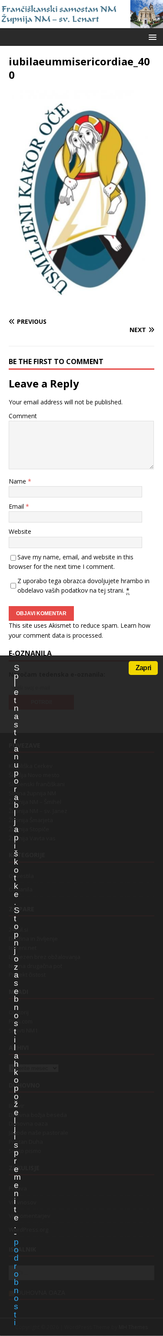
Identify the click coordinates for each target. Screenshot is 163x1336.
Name (18, 481)
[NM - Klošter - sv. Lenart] (81, 23)
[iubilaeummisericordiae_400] (81, 304)
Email (17, 506)
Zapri (143, 667)
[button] (151, 36)
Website (20, 531)
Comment (23, 416)
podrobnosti (16, 1282)
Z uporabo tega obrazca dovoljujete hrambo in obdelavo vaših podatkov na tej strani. (83, 585)
